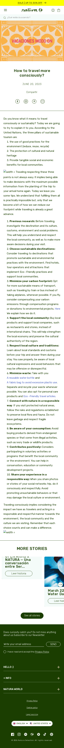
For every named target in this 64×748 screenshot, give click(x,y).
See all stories (32, 615)
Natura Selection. (26, 740)
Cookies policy (32, 708)
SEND (53, 644)
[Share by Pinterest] (36, 101)
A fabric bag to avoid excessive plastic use (32, 382)
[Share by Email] (44, 101)
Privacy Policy (42, 651)
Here (57, 308)
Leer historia (18, 573)
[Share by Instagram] (28, 101)
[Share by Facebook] (19, 101)
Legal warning (32, 714)
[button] (59, 10)
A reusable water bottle (20, 377)
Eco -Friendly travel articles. (39, 396)
